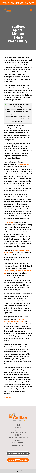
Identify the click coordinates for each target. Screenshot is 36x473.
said (5, 186)
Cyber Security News (18, 445)
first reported (10, 222)
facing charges (10, 301)
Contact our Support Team (18, 437)
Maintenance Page (18, 442)
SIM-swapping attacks (24, 164)
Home (18, 425)
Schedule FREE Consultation (18, 460)
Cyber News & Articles (18, 432)
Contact (18, 435)
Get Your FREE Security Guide (18, 453)
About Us (18, 430)
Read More (7, 398)
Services (18, 427)
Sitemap (18, 440)
